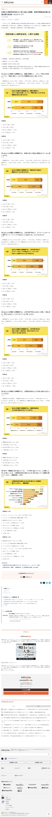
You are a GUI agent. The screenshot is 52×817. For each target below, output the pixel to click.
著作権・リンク (8, 797)
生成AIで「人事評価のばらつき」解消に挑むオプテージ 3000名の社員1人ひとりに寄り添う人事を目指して (27, 709)
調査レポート (4, 19)
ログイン (26, 693)
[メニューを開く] (2, 2)
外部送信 (7, 809)
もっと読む (5, 604)
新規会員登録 (26, 690)
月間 (38, 706)
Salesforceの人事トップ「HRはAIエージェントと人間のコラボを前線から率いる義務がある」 (23, 727)
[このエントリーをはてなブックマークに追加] (50, 582)
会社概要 (7, 803)
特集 (2, 768)
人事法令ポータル (45, 768)
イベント (3, 775)
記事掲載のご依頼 (13, 762)
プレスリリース (7, 592)
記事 (29, 768)
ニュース (17, 768)
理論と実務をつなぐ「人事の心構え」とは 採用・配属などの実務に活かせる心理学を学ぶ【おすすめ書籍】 (27, 730)
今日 (14, 706)
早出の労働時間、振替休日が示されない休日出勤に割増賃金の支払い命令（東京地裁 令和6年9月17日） (26, 717)
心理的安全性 (17, 19)
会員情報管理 (8, 799)
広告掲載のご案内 (38, 762)
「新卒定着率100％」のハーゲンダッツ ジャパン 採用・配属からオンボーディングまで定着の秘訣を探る (26, 724)
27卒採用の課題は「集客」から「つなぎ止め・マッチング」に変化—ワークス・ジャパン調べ (24, 599)
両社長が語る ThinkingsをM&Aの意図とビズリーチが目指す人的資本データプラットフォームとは (25, 736)
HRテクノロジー (19, 775)
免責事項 (7, 801)
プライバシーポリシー (10, 807)
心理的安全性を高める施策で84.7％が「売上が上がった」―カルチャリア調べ (21, 565)
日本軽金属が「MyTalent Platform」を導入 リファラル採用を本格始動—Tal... (20, 603)
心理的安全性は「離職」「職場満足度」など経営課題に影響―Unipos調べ (20, 567)
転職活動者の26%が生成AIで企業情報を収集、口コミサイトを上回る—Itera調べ (21, 601)
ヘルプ (7, 795)
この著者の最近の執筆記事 (14, 621)
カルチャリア (6, 590)
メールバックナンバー (27, 686)
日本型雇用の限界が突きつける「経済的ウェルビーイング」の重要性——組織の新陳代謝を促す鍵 (24, 712)
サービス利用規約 (9, 805)
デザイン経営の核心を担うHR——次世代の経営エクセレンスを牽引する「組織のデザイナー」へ (24, 733)
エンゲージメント (10, 19)
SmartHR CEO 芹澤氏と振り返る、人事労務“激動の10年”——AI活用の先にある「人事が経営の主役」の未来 (27, 715)
